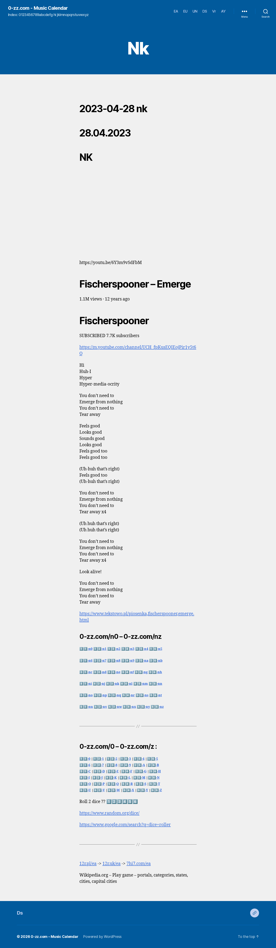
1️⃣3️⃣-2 (111, 759)
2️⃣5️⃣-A (139, 765)
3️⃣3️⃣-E (113, 771)
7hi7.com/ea (138, 863)
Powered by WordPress (102, 936)
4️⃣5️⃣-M (139, 778)
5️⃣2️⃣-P (99, 784)
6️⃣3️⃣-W (113, 790)
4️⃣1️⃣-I (84, 778)
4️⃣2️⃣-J (97, 778)
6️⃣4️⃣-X (128, 790)
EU (185, 11)
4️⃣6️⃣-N (153, 778)
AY (223, 11)
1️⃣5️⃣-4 (139, 759)
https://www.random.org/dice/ (109, 813)
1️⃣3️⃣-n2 (113, 649)
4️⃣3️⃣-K (111, 778)
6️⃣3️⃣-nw (115, 707)
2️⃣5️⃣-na (141, 661)
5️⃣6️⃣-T (154, 784)
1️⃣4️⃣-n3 (127, 649)
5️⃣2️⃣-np (100, 695)
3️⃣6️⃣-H (155, 771)
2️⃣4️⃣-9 (125, 765)
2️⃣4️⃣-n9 (127, 661)
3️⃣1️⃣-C (85, 771)
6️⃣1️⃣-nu (86, 707)
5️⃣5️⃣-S (140, 784)
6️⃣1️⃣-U (85, 790)
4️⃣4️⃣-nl (126, 684)
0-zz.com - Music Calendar (38, 8)
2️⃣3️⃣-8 (111, 765)
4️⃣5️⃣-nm (140, 684)
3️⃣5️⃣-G (140, 771)
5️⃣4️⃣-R (127, 784)
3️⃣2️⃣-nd (99, 672)
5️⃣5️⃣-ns (142, 695)
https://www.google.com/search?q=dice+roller (125, 825)
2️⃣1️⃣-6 (84, 765)
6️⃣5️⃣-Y (142, 790)
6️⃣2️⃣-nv (100, 707)
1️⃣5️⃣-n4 (141, 649)
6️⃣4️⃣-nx (129, 707)
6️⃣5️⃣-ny (143, 707)
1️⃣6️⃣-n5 (155, 649)
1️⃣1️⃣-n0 (86, 649)
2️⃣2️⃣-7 (98, 765)
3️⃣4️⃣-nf (127, 672)
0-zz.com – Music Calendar (54, 936)
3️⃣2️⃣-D (99, 771)
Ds (20, 913)
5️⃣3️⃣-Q (113, 784)
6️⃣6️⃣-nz (157, 707)
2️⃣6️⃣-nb (155, 661)
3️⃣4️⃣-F (126, 771)
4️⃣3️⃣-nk (112, 684)
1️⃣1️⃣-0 (84, 759)
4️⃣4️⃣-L (125, 778)
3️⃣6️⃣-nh (155, 672)
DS (204, 11)
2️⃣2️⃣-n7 (99, 661)
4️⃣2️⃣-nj (99, 684)
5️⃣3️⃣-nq (114, 695)
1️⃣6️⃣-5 (152, 759)
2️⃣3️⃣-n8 (113, 661)
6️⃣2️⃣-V (99, 790)
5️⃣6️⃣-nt (155, 695)
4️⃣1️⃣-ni (85, 684)
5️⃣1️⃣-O (85, 784)
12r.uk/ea (111, 863)
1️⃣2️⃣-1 (98, 759)
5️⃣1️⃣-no (86, 695)
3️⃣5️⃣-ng (141, 672)
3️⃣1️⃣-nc (85, 672)
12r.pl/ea (88, 863)
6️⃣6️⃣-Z (156, 790)
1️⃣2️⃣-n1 (99, 649)
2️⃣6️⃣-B (153, 765)
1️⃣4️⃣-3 (125, 759)
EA (176, 11)
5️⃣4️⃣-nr (128, 695)
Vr (214, 11)
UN (195, 11)
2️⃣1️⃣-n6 (86, 661)
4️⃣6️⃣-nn (155, 684)
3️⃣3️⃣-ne (113, 672)
